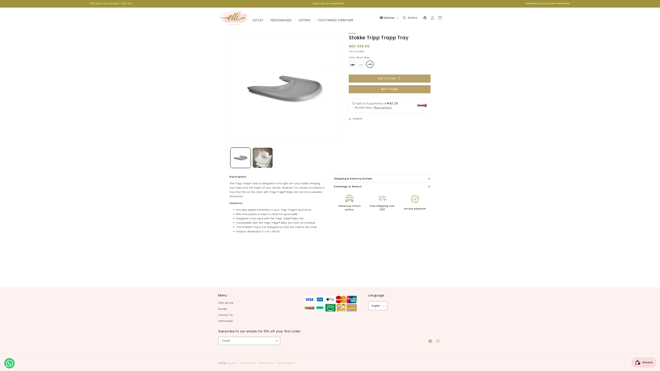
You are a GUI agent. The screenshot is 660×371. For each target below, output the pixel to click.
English (376, 305)
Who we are (226, 303)
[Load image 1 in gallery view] (240, 158)
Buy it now (389, 89)
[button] (389, 17)
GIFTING (305, 20)
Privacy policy (266, 363)
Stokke (352, 33)
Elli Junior (232, 363)
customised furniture (335, 20)
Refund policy (248, 363)
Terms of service (285, 363)
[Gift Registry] (425, 18)
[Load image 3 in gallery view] (262, 158)
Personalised (281, 20)
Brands (222, 309)
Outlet (257, 20)
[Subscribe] (276, 341)
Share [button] (356, 118)
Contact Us (225, 315)
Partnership (225, 321)
